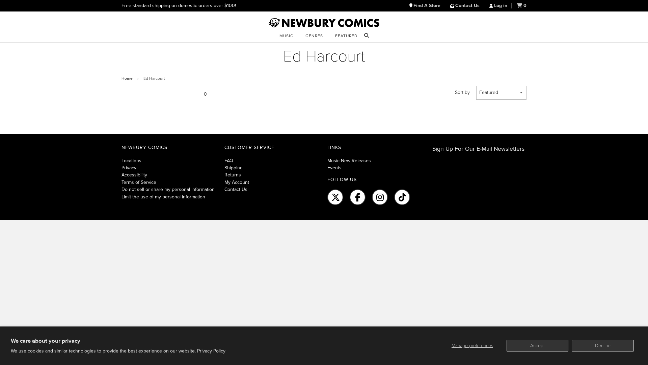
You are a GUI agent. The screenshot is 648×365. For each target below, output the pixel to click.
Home (127, 78)
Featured (346, 35)
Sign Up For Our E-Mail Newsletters (478, 148)
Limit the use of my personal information (163, 197)
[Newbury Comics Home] (324, 23)
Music (286, 35)
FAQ (228, 161)
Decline (603, 345)
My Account (236, 182)
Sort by (462, 92)
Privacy (129, 168)
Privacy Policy (211, 351)
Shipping (233, 168)
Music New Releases (349, 161)
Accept (537, 345)
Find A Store (427, 5)
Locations (131, 161)
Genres (314, 35)
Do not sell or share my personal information (168, 189)
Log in (500, 5)
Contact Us (468, 5)
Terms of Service (139, 182)
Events (334, 168)
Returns (232, 175)
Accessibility (134, 175)
